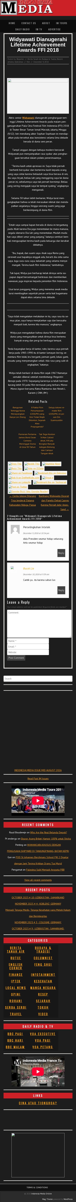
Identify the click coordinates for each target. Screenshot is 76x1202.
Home (12, 23)
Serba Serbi (16, 1007)
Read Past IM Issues (38, 778)
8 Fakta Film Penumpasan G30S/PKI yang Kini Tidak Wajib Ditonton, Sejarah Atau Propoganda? (37, 417)
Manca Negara (43, 988)
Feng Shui (43, 964)
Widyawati (28, 117)
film (28, 62)
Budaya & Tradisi (49, 59)
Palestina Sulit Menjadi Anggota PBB (45, 869)
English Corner (16, 966)
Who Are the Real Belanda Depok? (48, 832)
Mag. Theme (47, 1199)
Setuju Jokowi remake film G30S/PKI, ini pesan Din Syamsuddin (57, 414)
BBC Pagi (15, 1034)
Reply (61, 553)
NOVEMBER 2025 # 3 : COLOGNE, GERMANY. (38, 922)
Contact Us (28, 23)
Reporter (20, 59)
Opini (16, 994)
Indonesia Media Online (41, 1193)
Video (43, 1014)
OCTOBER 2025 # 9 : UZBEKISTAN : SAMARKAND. (38, 928)
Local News (16, 988)
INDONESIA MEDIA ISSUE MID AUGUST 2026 (38, 770)
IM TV (39, 29)
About (46, 23)
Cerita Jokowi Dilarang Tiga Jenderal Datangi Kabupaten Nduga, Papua (22, 500)
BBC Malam (15, 1047)
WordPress (68, 1199)
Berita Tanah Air (34, 59)
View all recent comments (38, 880)
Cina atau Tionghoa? (38, 1103)
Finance (16, 975)
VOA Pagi (43, 1040)
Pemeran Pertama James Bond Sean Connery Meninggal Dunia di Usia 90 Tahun (27, 440)
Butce (16, 958)
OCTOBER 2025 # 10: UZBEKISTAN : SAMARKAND (38, 897)
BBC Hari (15, 1040)
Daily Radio (22, 29)
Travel (16, 1014)
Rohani (16, 1001)
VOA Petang (43, 1047)
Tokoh (43, 1007)
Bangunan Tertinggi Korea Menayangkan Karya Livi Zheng (18, 412)
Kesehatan (43, 981)
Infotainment (43, 975)
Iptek (16, 981)
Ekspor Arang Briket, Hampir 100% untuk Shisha (46, 838)
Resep (43, 994)
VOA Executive (42, 1034)
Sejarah (43, 1001)
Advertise (54, 29)
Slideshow (18, 62)
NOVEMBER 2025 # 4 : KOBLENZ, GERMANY (38, 903)
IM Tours (61, 23)
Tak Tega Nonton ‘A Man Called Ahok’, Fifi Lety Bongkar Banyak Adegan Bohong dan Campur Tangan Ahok (47, 444)
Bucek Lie (28, 568)
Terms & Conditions (37, 1187)
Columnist (43, 958)
